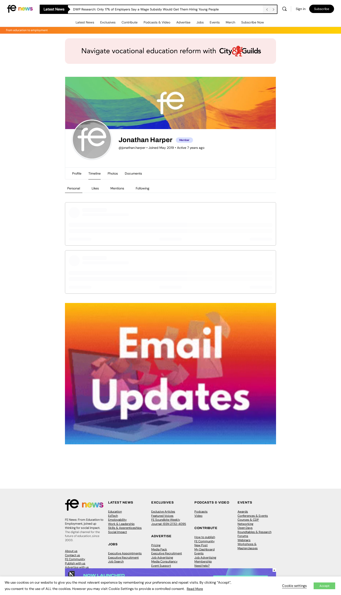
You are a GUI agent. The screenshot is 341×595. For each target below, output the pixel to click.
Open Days (245, 528)
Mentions (117, 188)
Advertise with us (77, 567)
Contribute (130, 22)
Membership (203, 561)
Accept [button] (324, 586)
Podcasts (201, 512)
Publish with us (75, 563)
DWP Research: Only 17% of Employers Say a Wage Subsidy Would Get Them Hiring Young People (146, 9)
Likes (95, 188)
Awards (243, 512)
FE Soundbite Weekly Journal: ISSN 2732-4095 (168, 522)
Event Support (161, 566)
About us (71, 551)
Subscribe (321, 9)
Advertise (183, 22)
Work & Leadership (121, 524)
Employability (117, 520)
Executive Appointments (125, 553)
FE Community (75, 559)
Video (198, 516)
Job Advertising (162, 557)
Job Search (116, 561)
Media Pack (159, 549)
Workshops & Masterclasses (248, 546)
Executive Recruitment (123, 557)
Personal (73, 188)
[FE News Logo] (20, 8)
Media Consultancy (164, 561)
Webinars (244, 540)
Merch (230, 22)
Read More (195, 589)
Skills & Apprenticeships (125, 528)
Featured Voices (162, 516)
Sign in (301, 9)
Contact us (72, 555)
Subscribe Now (252, 22)
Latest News (85, 22)
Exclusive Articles (163, 512)
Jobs (200, 22)
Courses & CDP (248, 520)
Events (215, 22)
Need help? (202, 566)
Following (142, 188)
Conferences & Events (253, 516)
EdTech (113, 516)
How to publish (204, 537)
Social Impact (117, 532)
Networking (245, 524)
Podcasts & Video (157, 22)
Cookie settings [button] (294, 585)
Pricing (156, 545)
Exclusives (108, 22)
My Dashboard (204, 549)
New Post (201, 545)
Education (115, 512)
